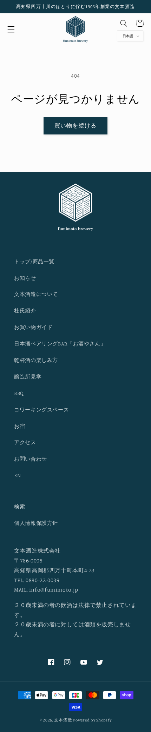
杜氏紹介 (25, 311)
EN (17, 475)
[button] (11, 29)
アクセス (25, 442)
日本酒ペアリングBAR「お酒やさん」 (60, 344)
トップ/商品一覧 (34, 261)
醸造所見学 (27, 377)
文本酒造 (63, 720)
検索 (19, 506)
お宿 (19, 426)
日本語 (128, 36)
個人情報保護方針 (36, 523)
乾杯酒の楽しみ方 (36, 360)
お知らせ (25, 278)
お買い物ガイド (33, 327)
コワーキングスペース (41, 410)
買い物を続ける (75, 125)
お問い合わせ (30, 459)
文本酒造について (36, 294)
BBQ (19, 393)
